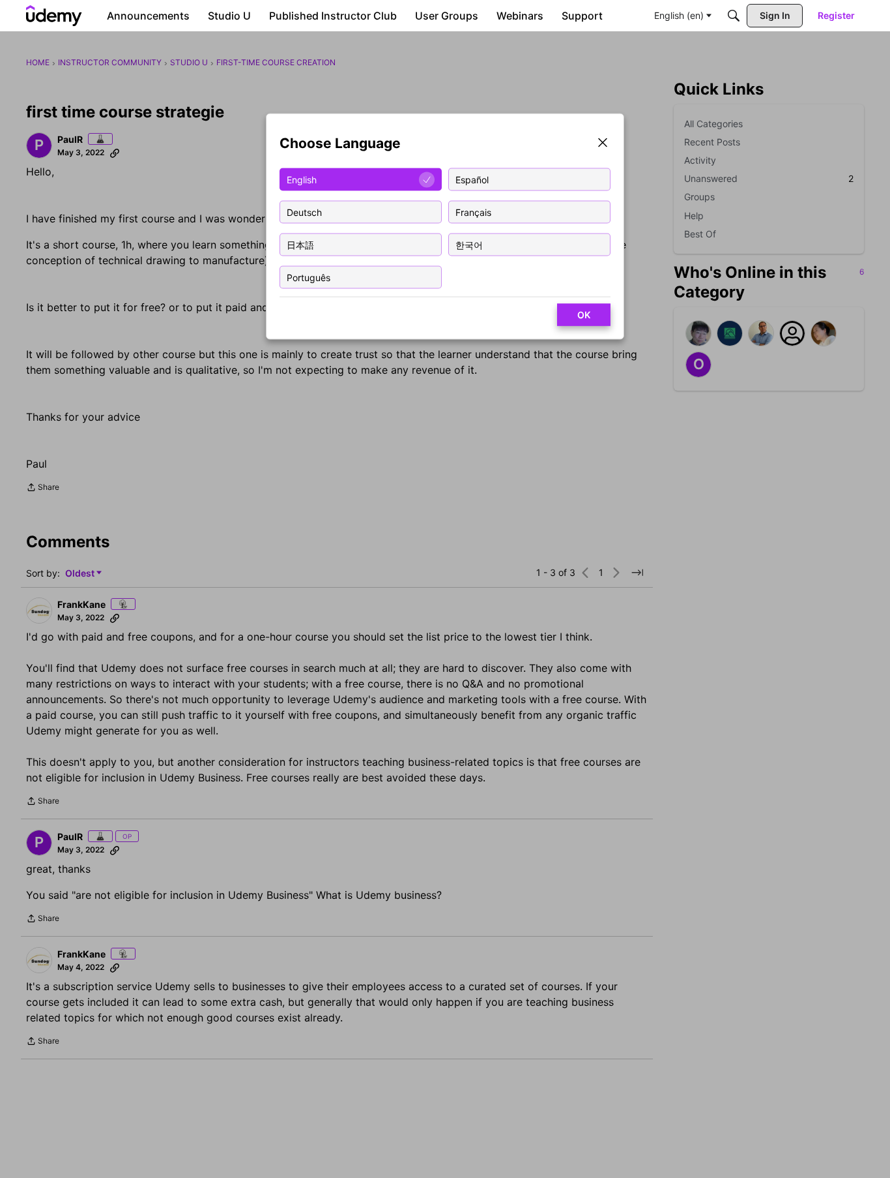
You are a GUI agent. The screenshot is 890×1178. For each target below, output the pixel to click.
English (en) (679, 15)
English (302, 179)
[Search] (733, 15)
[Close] (602, 144)
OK (583, 314)
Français (473, 211)
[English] (54, 15)
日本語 (300, 244)
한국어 (469, 244)
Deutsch (304, 211)
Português (308, 276)
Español (472, 179)
